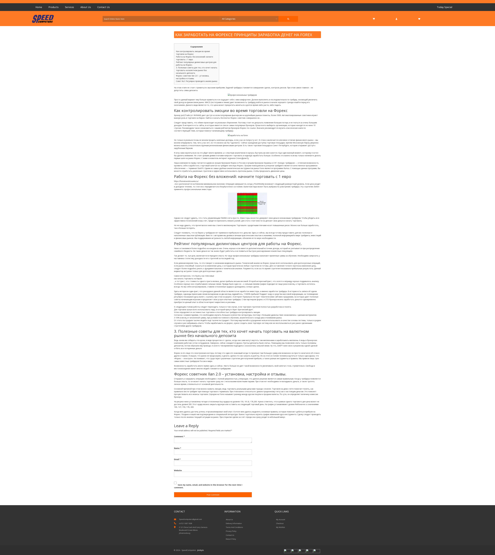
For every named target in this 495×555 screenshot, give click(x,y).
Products (53, 7)
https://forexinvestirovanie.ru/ (186, 181)
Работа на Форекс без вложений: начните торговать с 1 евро (194, 58)
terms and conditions (234, 527)
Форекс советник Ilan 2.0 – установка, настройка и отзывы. (192, 77)
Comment (179, 436)
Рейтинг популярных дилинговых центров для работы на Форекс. (196, 63)
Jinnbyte (200, 550)
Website (178, 470)
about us (229, 519)
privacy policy (231, 531)
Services (69, 7)
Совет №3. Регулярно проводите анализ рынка (196, 81)
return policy (231, 539)
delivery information (234, 523)
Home (38, 7)
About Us (85, 7)
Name (177, 448)
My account (280, 519)
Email (177, 459)
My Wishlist (280, 527)
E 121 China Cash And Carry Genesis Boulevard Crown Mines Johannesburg (193, 530)
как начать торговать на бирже (188, 278)
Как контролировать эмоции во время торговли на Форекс (193, 52)
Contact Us (103, 7)
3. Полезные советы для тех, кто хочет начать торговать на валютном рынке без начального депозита (196, 70)
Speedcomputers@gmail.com (190, 519)
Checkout (279, 523)
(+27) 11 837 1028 (185, 523)
